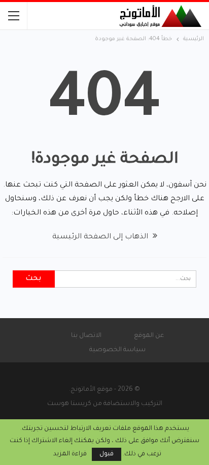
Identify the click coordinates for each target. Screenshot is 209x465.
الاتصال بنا (86, 335)
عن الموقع (149, 335)
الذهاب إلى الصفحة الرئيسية (101, 237)
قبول (106, 454)
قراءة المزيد (70, 454)
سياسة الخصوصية (117, 350)
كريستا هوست (69, 404)
